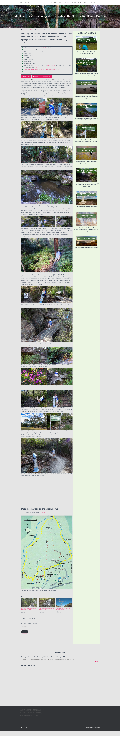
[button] (60, 2)
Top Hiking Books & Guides (86, 106)
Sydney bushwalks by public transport (86, 128)
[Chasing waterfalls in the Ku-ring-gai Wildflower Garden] (47, 603)
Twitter (24, 727)
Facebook (21, 727)
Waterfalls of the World (86, 239)
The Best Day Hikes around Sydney (86, 83)
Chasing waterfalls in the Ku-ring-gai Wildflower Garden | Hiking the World (44, 657)
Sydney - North (39, 29)
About (92, 2)
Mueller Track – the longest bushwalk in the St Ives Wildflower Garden (60, 16)
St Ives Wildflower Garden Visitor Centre (38, 48)
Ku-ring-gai (30, 29)
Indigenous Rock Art (77, 2)
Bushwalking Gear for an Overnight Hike (86, 40)
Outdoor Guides (66, 2)
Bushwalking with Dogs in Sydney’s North (86, 171)
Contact (86, 2)
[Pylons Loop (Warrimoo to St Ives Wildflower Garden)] (64, 603)
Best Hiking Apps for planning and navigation (86, 149)
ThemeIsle (97, 727)
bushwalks (43, 512)
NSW (34, 29)
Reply (97, 661)
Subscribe (25, 631)
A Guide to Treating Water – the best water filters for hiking (86, 62)
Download (52, 65)
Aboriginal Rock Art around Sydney (86, 216)
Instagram (26, 727)
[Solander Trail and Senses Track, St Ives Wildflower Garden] (29, 603)
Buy (48, 65)
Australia (24, 29)
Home (51, 2)
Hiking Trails (57, 2)
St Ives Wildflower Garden (51, 29)
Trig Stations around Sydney (86, 194)
